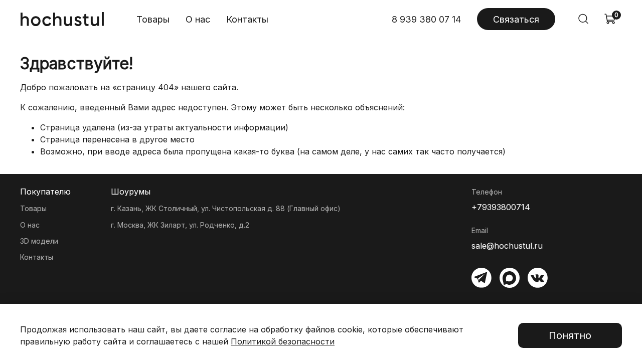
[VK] (538, 278)
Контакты (247, 19)
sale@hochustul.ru (507, 246)
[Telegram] (481, 278)
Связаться (516, 19)
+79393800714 (500, 207)
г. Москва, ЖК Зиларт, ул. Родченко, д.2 (180, 225)
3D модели (39, 241)
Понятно (570, 335)
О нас (198, 19)
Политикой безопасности (283, 341)
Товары (153, 19)
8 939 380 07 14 (426, 19)
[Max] (510, 278)
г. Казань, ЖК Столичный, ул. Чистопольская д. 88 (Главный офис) (226, 208)
